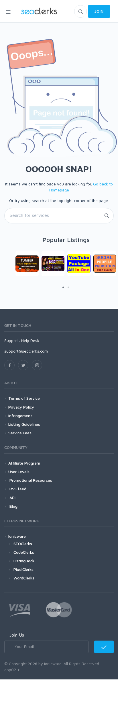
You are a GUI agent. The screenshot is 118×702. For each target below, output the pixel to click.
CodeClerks (23, 552)
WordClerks (23, 577)
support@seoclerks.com (26, 351)
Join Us (16, 634)
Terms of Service (24, 398)
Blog (12, 506)
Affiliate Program (24, 463)
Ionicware (17, 536)
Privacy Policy (21, 407)
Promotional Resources (30, 480)
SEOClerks (22, 543)
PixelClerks (23, 569)
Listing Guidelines (24, 424)
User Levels (19, 471)
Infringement (20, 415)
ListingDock (23, 560)
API (11, 497)
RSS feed (17, 488)
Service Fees (20, 432)
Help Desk (30, 340)
